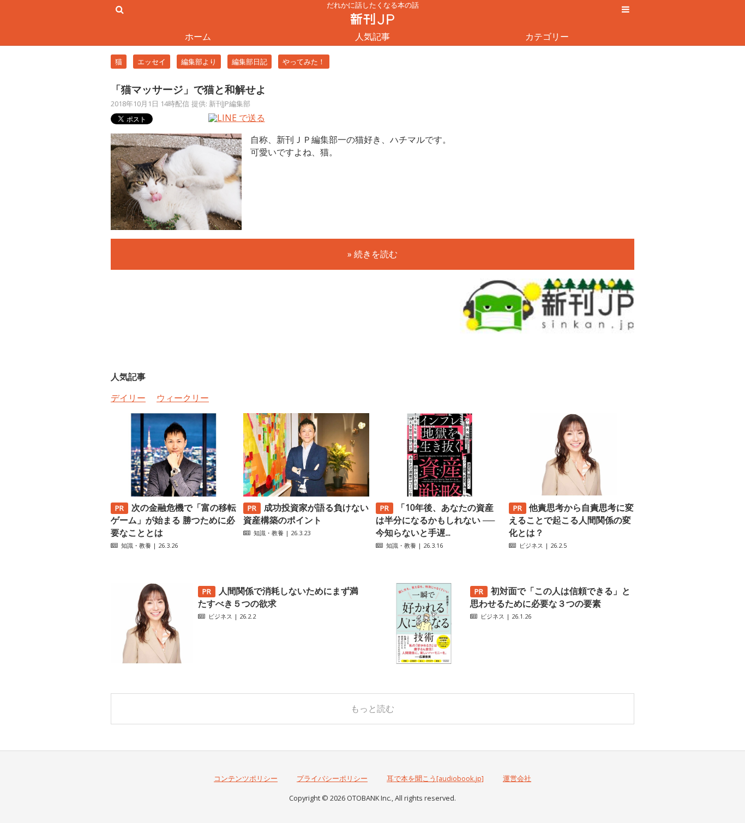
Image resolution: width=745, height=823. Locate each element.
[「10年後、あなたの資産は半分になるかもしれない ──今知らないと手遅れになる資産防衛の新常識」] (438, 493)
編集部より (199, 61)
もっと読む (372, 709)
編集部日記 (249, 61)
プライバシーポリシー (332, 778)
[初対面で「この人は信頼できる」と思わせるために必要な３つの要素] (424, 661)
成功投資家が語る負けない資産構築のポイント (306, 513)
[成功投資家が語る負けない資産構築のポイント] (306, 493)
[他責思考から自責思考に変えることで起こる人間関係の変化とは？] (571, 493)
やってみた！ (304, 61)
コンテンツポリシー (246, 778)
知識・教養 (136, 545)
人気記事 (372, 37)
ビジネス (531, 545)
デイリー (128, 398)
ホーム (198, 37)
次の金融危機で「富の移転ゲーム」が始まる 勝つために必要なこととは (173, 519)
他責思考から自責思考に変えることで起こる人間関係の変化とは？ (571, 519)
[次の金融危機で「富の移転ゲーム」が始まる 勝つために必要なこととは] (173, 493)
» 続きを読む (372, 254)
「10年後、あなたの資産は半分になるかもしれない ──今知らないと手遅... (435, 519)
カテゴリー (547, 37)
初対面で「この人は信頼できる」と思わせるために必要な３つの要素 (550, 597)
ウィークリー (183, 398)
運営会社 (517, 778)
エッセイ (151, 61)
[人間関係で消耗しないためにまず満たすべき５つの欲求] (152, 661)
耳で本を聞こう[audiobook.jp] (435, 778)
